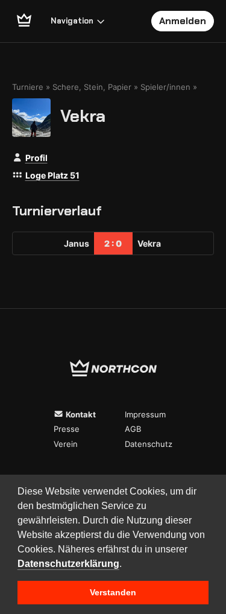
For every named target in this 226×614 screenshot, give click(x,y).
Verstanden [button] (113, 592)
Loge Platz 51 (52, 175)
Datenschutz (148, 444)
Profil (36, 158)
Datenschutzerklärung (68, 564)
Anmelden (182, 20)
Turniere (27, 87)
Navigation (72, 21)
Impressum (145, 414)
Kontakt (79, 414)
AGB (133, 429)
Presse (67, 429)
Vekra (82, 115)
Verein (66, 444)
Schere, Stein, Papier (91, 87)
